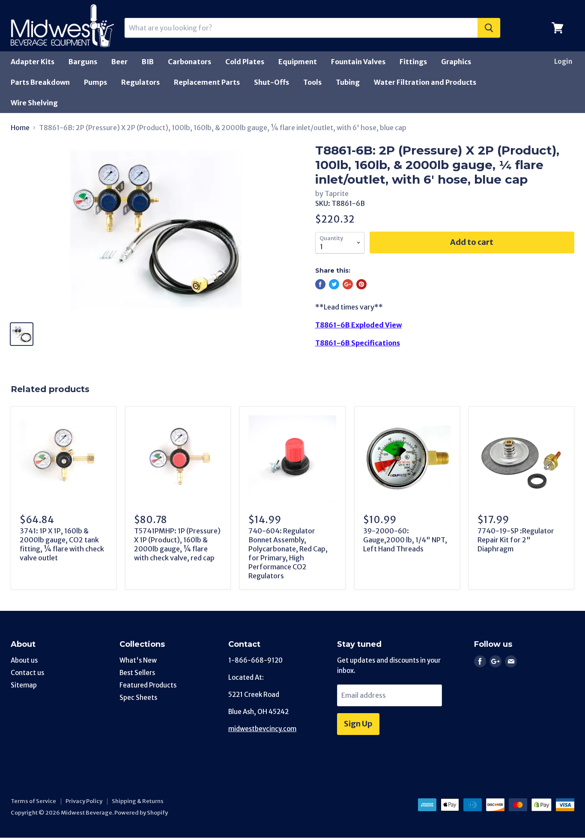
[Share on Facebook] (320, 284)
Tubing (348, 82)
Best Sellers (137, 673)
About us (24, 660)
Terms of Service (33, 801)
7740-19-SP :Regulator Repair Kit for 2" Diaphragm (516, 540)
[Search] (489, 28)
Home (20, 127)
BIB (148, 61)
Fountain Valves (358, 61)
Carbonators (189, 61)
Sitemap (24, 685)
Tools (312, 82)
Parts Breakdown (40, 82)
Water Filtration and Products (425, 82)
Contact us (27, 673)
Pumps (95, 82)
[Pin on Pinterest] (361, 284)
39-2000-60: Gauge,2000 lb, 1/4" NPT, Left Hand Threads (405, 540)
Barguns (83, 61)
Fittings (413, 61)
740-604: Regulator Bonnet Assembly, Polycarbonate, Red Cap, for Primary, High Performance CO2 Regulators (288, 553)
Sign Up (358, 724)
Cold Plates (244, 61)
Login (563, 61)
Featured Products (147, 685)
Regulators (140, 82)
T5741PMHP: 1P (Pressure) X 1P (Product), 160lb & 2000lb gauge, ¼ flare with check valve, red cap (177, 544)
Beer (119, 61)
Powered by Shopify (141, 812)
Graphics (456, 61)
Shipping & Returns (138, 801)
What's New (138, 660)
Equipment (297, 61)
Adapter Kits (32, 61)
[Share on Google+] (348, 284)
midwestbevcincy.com (262, 729)
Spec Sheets (138, 697)
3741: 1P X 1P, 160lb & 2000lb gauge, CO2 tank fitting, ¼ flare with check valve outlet (62, 544)
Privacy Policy (84, 801)
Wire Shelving (34, 102)
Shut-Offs (271, 82)
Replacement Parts (207, 82)
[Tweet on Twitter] (334, 284)
